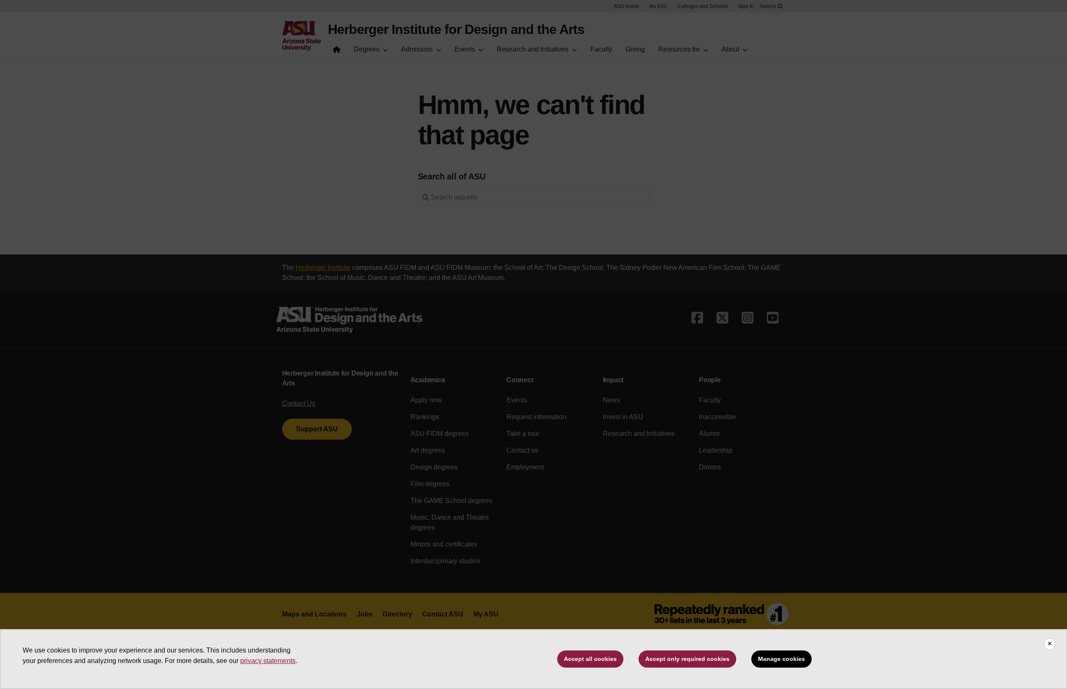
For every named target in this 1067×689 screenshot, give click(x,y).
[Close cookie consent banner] (1050, 644)
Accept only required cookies (687, 658)
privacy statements (268, 660)
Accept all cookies (590, 658)
